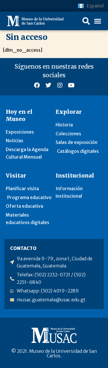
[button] (86, 21)
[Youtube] (71, 85)
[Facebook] (37, 85)
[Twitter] (48, 85)
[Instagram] (60, 85)
